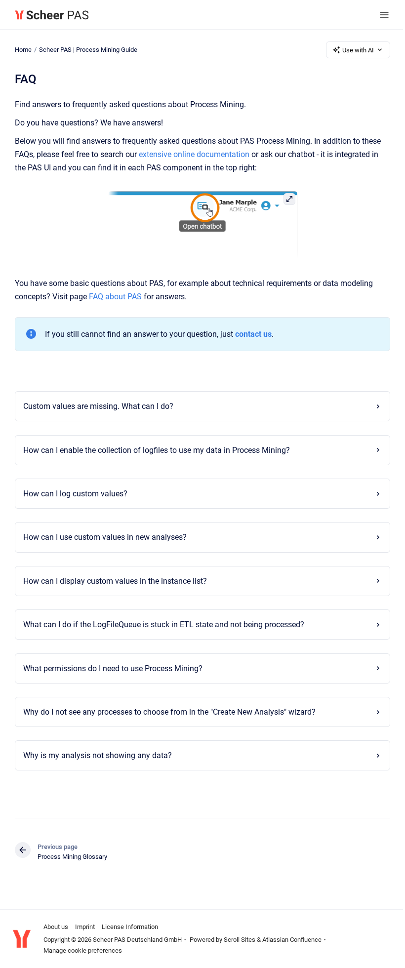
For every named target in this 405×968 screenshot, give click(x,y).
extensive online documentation (194, 154)
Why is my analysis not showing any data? (94, 755)
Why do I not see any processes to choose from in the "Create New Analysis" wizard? (166, 712)
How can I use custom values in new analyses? (102, 537)
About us (55, 926)
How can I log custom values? (72, 493)
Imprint (85, 926)
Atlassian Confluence (292, 939)
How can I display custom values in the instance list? (112, 581)
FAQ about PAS (115, 296)
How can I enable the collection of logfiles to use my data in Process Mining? (153, 450)
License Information (130, 926)
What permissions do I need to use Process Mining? (110, 668)
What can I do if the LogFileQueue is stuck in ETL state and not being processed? (160, 624)
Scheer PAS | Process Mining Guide (88, 49)
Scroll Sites (239, 939)
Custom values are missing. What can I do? (95, 406)
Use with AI (358, 50)
